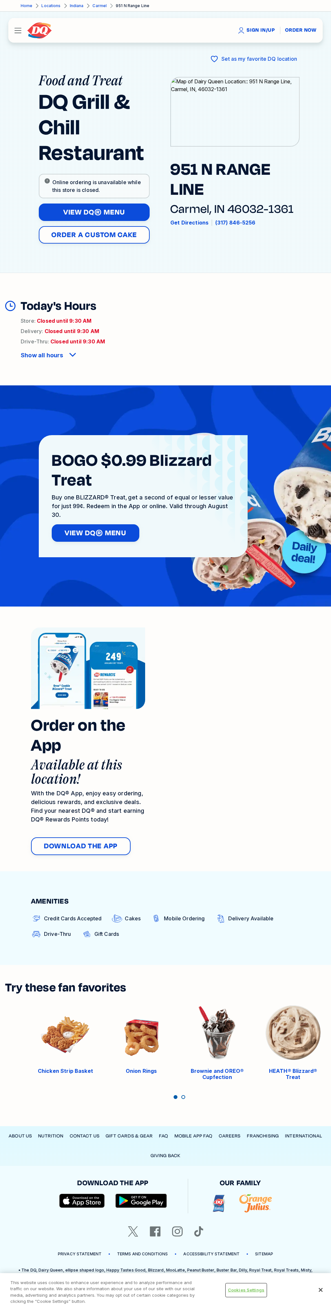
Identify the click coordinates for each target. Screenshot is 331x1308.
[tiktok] (198, 1231)
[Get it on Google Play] (141, 1201)
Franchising (263, 1136)
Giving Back (165, 1155)
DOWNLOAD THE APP (81, 846)
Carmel (99, 5)
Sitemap (264, 1253)
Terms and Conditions (142, 1253)
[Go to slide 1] (175, 1097)
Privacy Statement (79, 1253)
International (303, 1136)
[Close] (321, 1290)
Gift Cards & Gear (129, 1136)
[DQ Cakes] (219, 1203)
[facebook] (155, 1231)
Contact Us (85, 1136)
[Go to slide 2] (183, 1097)
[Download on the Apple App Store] (82, 1201)
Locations (50, 5)
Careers (230, 1136)
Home (26, 5)
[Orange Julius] (255, 1203)
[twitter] (133, 1231)
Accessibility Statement (211, 1253)
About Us (20, 1136)
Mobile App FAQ (194, 1136)
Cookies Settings (246, 1289)
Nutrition (50, 1136)
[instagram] (177, 1231)
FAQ (163, 1136)
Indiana (77, 5)
